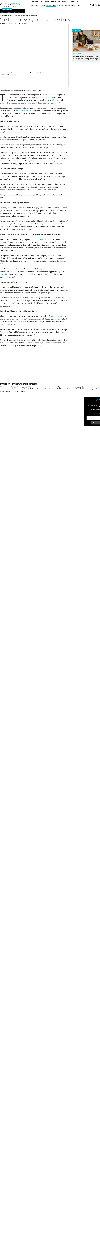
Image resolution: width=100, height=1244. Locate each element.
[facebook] (90, 5)
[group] (6, 82)
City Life (47, 2)
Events (73, 5)
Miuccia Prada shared (45, 97)
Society (32, 5)
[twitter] (93, 5)
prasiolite (4, 274)
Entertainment (55, 2)
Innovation (60, 5)
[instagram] (96, 5)
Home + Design (40, 5)
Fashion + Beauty (51, 5)
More (78, 5)
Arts (77, 2)
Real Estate (71, 2)
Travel (64, 2)
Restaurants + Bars (37, 2)
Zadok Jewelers (21, 110)
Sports (67, 5)
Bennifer (40, 239)
